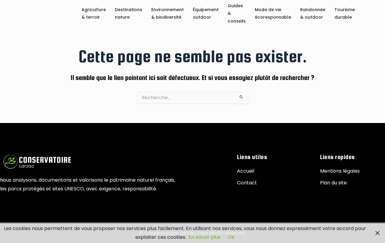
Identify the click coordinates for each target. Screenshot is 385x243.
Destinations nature (128, 13)
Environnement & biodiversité (167, 13)
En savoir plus (204, 237)
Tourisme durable (344, 13)
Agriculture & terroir (94, 13)
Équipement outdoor (206, 13)
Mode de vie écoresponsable (273, 13)
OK (231, 237)
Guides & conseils (237, 13)
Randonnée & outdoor (312, 13)
